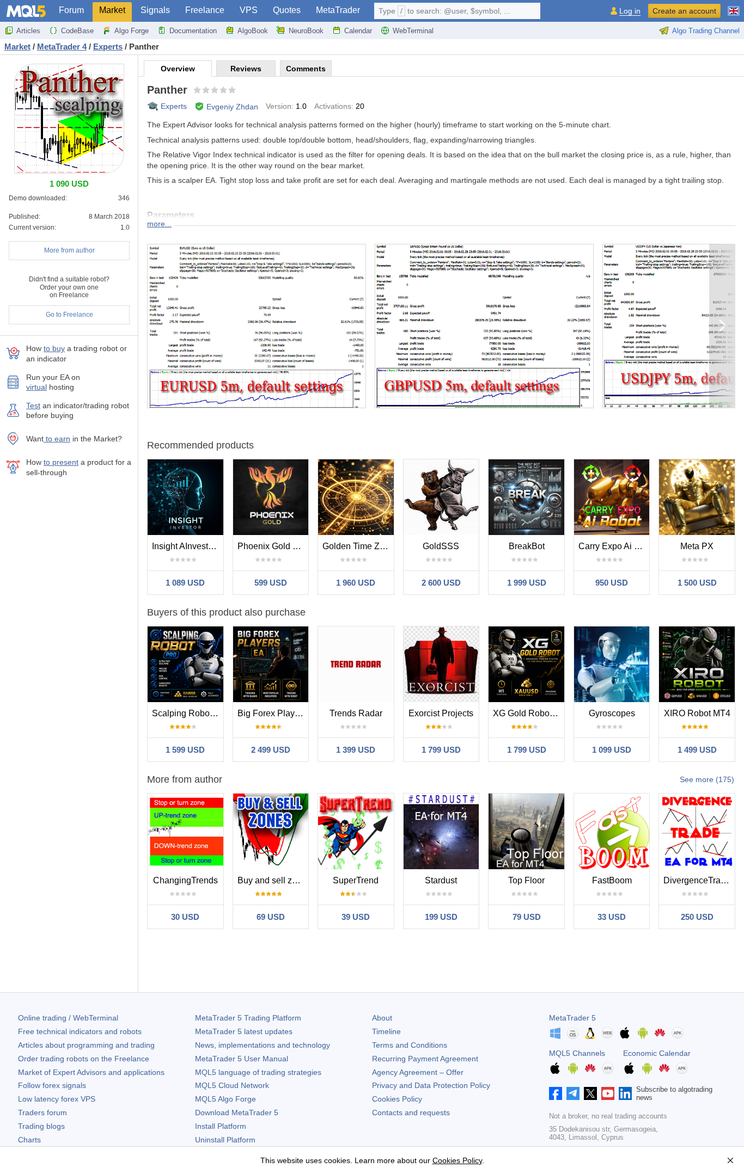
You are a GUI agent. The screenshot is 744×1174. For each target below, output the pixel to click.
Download (236, 1112)
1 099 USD (611, 749)
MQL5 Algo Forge (225, 1099)
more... (159, 223)
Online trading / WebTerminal (68, 1017)
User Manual (241, 1058)
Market (112, 10)
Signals (155, 10)
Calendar (358, 31)
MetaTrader (338, 10)
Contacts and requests (411, 1112)
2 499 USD (270, 749)
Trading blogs (41, 1126)
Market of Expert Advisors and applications (91, 1072)
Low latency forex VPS (56, 1099)
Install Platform (220, 1126)
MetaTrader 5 (572, 1017)
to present (61, 462)
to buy (54, 348)
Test (33, 405)
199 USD (441, 916)
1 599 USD (185, 749)
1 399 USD (355, 749)
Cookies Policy (397, 1099)
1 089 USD (185, 582)
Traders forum (42, 1112)
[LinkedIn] (625, 1093)
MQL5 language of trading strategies (258, 1072)
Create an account (684, 11)
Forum (71, 10)
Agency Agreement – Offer (418, 1072)
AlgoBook (252, 31)
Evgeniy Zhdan (232, 106)
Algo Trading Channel (706, 31)
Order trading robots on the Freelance (83, 1058)
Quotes (287, 10)
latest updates (243, 1031)
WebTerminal (413, 31)
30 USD (185, 916)
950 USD (611, 582)
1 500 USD (697, 582)
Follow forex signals (52, 1085)
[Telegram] (573, 1093)
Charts (29, 1139)
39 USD (355, 916)
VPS (249, 10)
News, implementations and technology (262, 1045)
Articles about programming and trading (86, 1045)
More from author (69, 250)
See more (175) (707, 779)
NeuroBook (306, 31)
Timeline (386, 1031)
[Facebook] (555, 1093)
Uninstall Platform (225, 1139)
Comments (306, 68)
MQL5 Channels (577, 1053)
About (382, 1017)
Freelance (204, 10)
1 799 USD (441, 749)
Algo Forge (131, 31)
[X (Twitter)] (590, 1093)
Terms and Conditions (409, 1045)
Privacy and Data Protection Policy (431, 1085)
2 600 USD (441, 582)
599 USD (270, 582)
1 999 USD (526, 582)
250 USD (697, 916)
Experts (174, 106)
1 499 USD (697, 749)
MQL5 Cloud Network (232, 1085)
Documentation (193, 31)
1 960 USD (355, 582)
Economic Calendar (657, 1053)
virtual (36, 387)
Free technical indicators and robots (80, 1031)
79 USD (527, 916)
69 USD (271, 916)
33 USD (611, 916)
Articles (28, 31)
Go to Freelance (69, 314)
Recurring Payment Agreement (425, 1058)
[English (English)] (734, 6)
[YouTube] (607, 1093)
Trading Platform (248, 1017)
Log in (630, 11)
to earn (57, 438)
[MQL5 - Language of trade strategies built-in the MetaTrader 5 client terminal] (26, 11)
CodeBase (77, 31)
